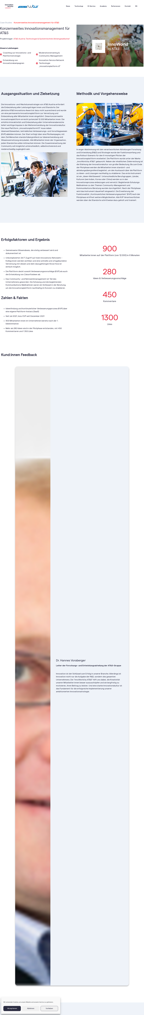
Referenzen (115, 6)
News (68, 6)
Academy (103, 6)
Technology (78, 6)
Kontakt (128, 6)
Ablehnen (30, 1008)
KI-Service (91, 6)
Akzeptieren (12, 1008)
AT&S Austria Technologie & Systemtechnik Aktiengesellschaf (42, 39)
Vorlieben (49, 1008)
